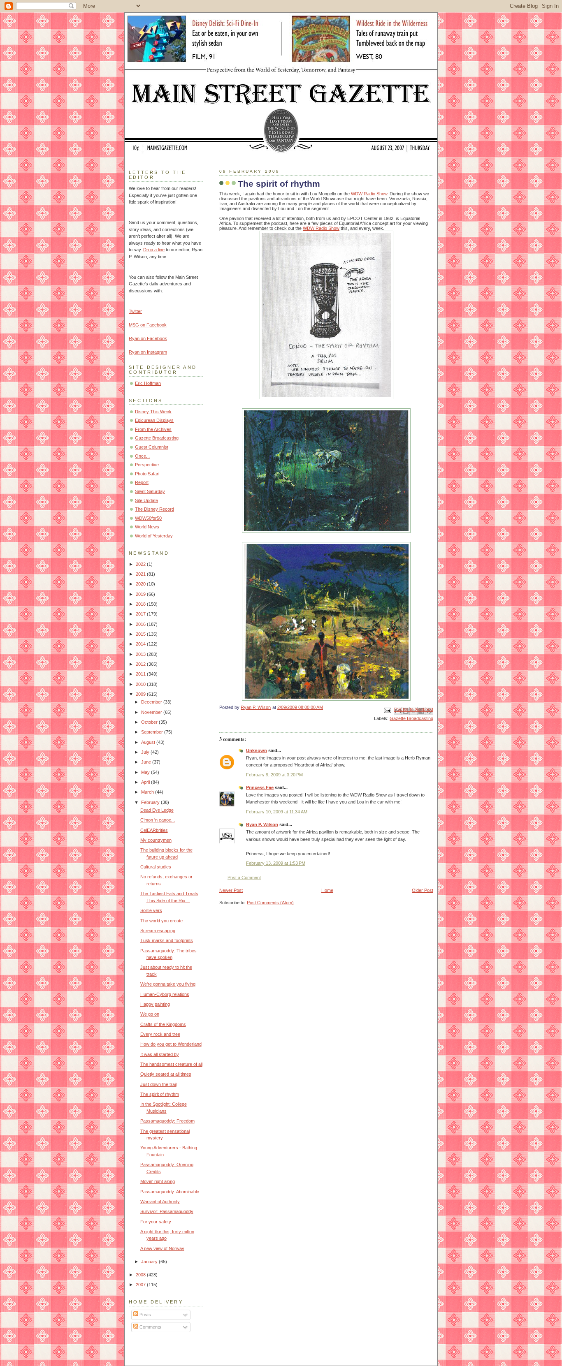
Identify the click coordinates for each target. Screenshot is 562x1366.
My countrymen (156, 840)
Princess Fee (260, 787)
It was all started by (159, 1054)
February (151, 802)
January (150, 1261)
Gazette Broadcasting (411, 718)
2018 (141, 604)
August (148, 742)
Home (327, 890)
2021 (141, 574)
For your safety (155, 1221)
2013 (141, 654)
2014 (141, 643)
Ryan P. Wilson (262, 824)
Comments (149, 1326)
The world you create (161, 920)
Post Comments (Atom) (270, 902)
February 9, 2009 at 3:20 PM (274, 774)
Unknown (256, 750)
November (152, 712)
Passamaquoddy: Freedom (167, 1120)
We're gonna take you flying (167, 984)
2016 (141, 624)
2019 (141, 594)
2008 (141, 1274)
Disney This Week (153, 411)
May (146, 772)
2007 (141, 1284)
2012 (141, 664)
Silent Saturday (150, 491)
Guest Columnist (151, 447)
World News (147, 526)
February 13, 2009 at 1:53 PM (275, 863)
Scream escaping (157, 930)
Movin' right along (157, 1181)
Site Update (146, 500)
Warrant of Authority (160, 1201)
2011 (141, 673)
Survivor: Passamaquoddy (166, 1211)
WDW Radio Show (369, 193)
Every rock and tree (160, 1034)
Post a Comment (244, 877)
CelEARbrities (154, 830)
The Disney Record (154, 509)
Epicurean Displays (154, 420)
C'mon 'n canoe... (157, 819)
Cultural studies (155, 866)
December (152, 701)
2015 (141, 634)
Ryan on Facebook (148, 338)
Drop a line (154, 249)
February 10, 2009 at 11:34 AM (276, 811)
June (146, 761)
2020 (141, 583)
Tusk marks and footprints (166, 940)
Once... (142, 456)
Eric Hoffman (148, 383)
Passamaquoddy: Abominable (169, 1191)
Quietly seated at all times (165, 1074)
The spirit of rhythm (159, 1094)
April (146, 782)
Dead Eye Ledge (157, 810)
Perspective (147, 464)
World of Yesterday (154, 535)
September (152, 731)
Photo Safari (147, 473)
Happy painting (155, 1004)
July (146, 752)
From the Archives (153, 429)
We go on (149, 1014)
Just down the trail (158, 1084)
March (148, 792)
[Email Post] (387, 709)
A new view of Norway (162, 1248)
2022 (141, 564)
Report (142, 482)
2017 (141, 613)
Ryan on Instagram (148, 352)
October (150, 722)
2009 (141, 694)
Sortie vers (151, 910)
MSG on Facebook (148, 324)
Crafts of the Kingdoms (163, 1024)
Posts (144, 1314)
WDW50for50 (148, 518)
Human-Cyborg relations (164, 994)
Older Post (422, 890)
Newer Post (231, 890)
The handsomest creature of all (171, 1064)
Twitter (135, 311)
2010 (141, 684)
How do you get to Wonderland (171, 1044)
